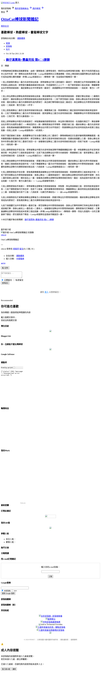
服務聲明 (74, 640)
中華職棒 (20, 259)
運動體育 (21, 38)
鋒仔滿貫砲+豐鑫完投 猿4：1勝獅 (28, 59)
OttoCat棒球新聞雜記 (20, 19)
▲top (3, 263)
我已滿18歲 (6, 669)
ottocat (3, 235)
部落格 (9, 46)
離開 (14, 669)
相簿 (8, 43)
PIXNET (32, 640)
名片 (8, 49)
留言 (21, 249)
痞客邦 (16, 249)
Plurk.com (22, 503)
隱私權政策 (64, 640)
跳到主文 (5, 26)
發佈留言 (5, 283)
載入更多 (5, 268)
